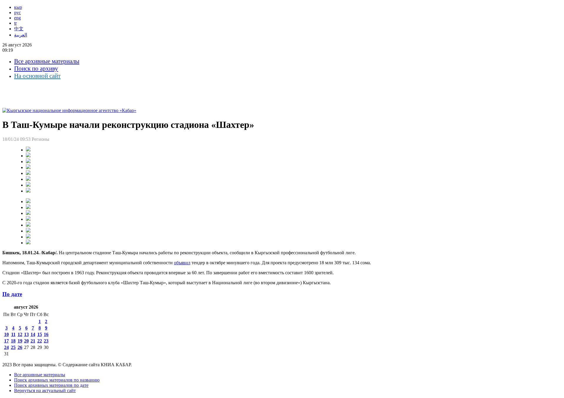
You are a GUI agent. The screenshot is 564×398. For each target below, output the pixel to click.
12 (20, 334)
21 (33, 340)
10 (6, 334)
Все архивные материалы (46, 61)
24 (6, 347)
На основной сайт (37, 75)
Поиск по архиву (36, 68)
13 (26, 334)
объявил (182, 262)
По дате (12, 294)
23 (46, 340)
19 (20, 340)
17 (6, 340)
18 (13, 340)
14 (33, 334)
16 (46, 334)
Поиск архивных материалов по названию (57, 379)
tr (15, 23)
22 (39, 340)
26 (20, 347)
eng (17, 17)
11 (13, 334)
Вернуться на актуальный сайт (45, 390)
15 (39, 334)
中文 (19, 28)
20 (26, 340)
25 (13, 347)
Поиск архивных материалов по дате (51, 385)
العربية (20, 34)
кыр (18, 7)
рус (17, 12)
